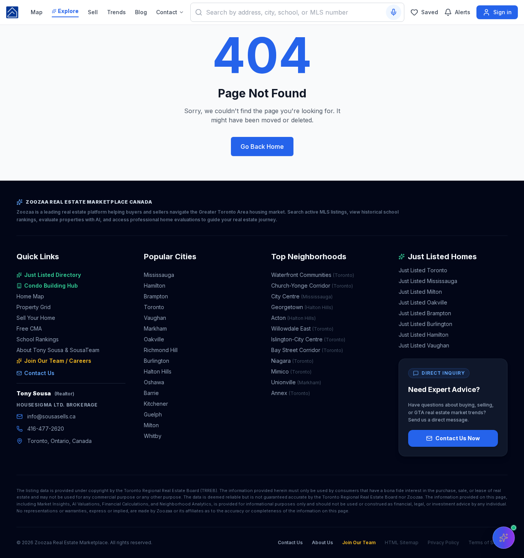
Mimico (291, 371)
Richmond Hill (161, 350)
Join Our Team (359, 542)
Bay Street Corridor (307, 350)
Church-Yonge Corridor (312, 285)
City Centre (302, 296)
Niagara (292, 360)
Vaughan (155, 317)
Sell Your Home (35, 317)
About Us (322, 542)
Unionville (296, 382)
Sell (93, 12)
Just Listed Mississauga (428, 281)
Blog (141, 12)
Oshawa (154, 382)
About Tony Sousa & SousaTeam (57, 350)
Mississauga (159, 275)
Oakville (154, 339)
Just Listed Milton (420, 291)
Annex (290, 393)
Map (37, 12)
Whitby (152, 436)
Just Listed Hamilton (423, 334)
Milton (151, 425)
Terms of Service (488, 542)
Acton (293, 317)
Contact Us (39, 373)
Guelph (153, 414)
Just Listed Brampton (425, 313)
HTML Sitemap (402, 542)
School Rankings (37, 339)
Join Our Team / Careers (57, 360)
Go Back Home (262, 146)
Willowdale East (302, 328)
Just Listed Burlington (425, 324)
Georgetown (302, 307)
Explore (68, 11)
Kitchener (156, 403)
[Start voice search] (393, 12)
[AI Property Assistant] (504, 538)
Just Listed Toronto (423, 270)
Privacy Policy (443, 542)
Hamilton (154, 285)
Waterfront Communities (312, 275)
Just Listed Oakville (423, 302)
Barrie (151, 393)
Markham (155, 328)
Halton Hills (157, 371)
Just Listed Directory (52, 275)
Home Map (30, 296)
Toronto (154, 307)
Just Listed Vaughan (424, 345)
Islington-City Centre (308, 339)
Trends (116, 12)
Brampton (156, 296)
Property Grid (33, 307)
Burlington (156, 360)
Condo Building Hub (51, 285)
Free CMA (29, 328)
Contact (166, 12)
